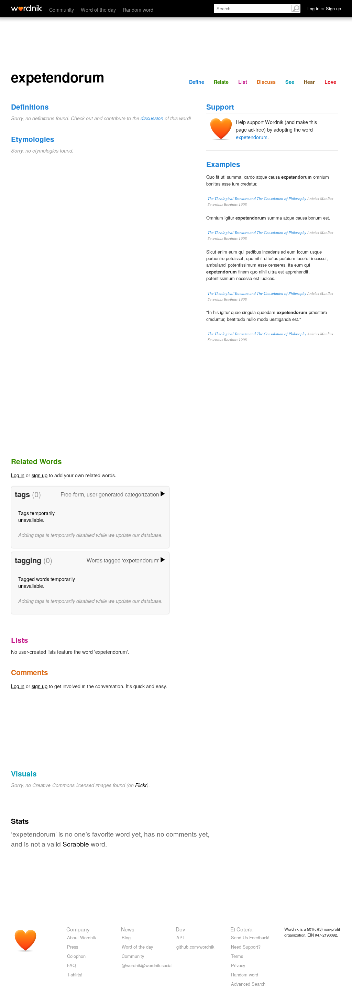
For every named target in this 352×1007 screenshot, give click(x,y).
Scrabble (76, 843)
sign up (39, 475)
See (289, 81)
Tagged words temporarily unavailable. (46, 582)
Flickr (141, 785)
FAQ (71, 965)
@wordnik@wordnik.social (147, 965)
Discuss (266, 81)
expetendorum (251, 137)
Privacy (238, 965)
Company (78, 929)
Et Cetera (241, 929)
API (180, 937)
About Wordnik (81, 937)
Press (72, 946)
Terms (237, 956)
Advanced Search (248, 984)
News (127, 929)
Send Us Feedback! (250, 937)
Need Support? (246, 946)
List (242, 81)
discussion (152, 118)
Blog (126, 937)
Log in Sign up (324, 8)
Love (330, 81)
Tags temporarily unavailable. (36, 516)
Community (61, 9)
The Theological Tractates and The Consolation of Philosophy (257, 198)
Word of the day (98, 9)
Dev (180, 929)
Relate (221, 81)
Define (196, 81)
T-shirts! (74, 974)
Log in (17, 475)
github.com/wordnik (195, 946)
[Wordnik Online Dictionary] (26, 8)
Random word (138, 9)
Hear (309, 81)
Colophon (76, 956)
